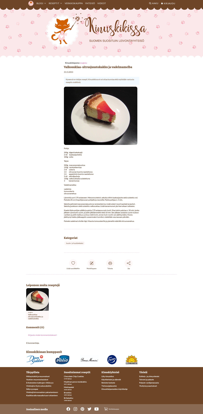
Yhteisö (90, 3)
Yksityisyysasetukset (148, 386)
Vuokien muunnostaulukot (37, 379)
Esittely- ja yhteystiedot (149, 376)
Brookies (67, 392)
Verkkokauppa (74, 3)
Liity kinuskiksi (108, 376)
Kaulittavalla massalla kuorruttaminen (42, 395)
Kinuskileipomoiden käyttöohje (115, 389)
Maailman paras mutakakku (75, 382)
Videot (101, 3)
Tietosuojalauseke (109, 386)
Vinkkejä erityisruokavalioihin (38, 386)
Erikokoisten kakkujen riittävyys (39, 383)
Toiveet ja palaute (146, 379)
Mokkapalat (69, 387)
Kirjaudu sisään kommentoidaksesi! (42, 335)
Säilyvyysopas (32, 389)
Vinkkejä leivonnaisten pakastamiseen (42, 392)
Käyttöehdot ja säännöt (111, 379)
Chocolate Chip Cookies (74, 376)
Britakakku (68, 398)
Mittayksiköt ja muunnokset (38, 376)
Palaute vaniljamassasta (149, 383)
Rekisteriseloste (108, 383)
